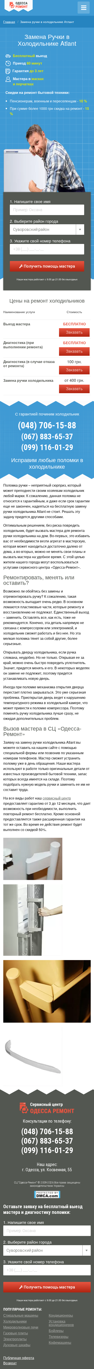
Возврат (10, 1362)
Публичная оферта (18, 1357)
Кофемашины (60, 1342)
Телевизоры (58, 1336)
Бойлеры (56, 1331)
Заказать (74, 332)
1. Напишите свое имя (30, 201)
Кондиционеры (61, 1315)
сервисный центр (57, 798)
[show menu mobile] (84, 8)
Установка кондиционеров (61, 1323)
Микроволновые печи (20, 1327)
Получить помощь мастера (49, 266)
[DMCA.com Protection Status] (47, 1194)
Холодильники (15, 1321)
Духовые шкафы (16, 1345)
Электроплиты (15, 1339)
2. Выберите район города (34, 221)
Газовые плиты (15, 1333)
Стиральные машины (20, 1315)
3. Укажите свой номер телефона (40, 240)
